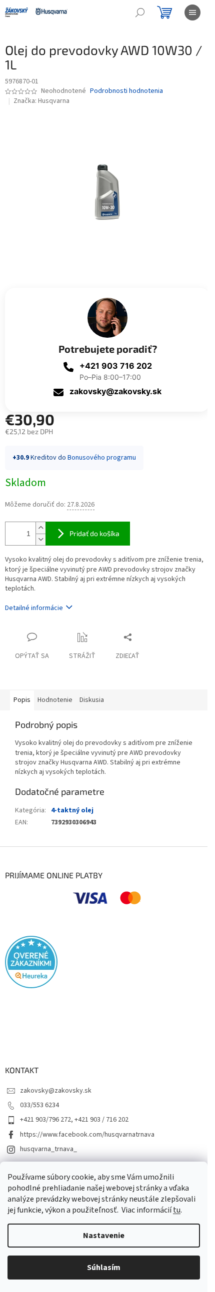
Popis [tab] (22, 700)
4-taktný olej (72, 810)
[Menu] (192, 12)
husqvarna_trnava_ (48, 1149)
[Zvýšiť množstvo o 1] (41, 528)
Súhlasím (103, 1267)
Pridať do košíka (95, 533)
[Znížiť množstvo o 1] (41, 539)
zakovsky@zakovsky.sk (116, 391)
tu (176, 1210)
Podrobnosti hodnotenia (126, 91)
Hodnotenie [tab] (55, 700)
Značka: (42, 101)
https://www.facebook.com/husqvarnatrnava (87, 1135)
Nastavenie (103, 1235)
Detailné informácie (34, 608)
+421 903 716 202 (116, 366)
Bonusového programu (102, 458)
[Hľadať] (140, 12)
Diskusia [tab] (92, 700)
